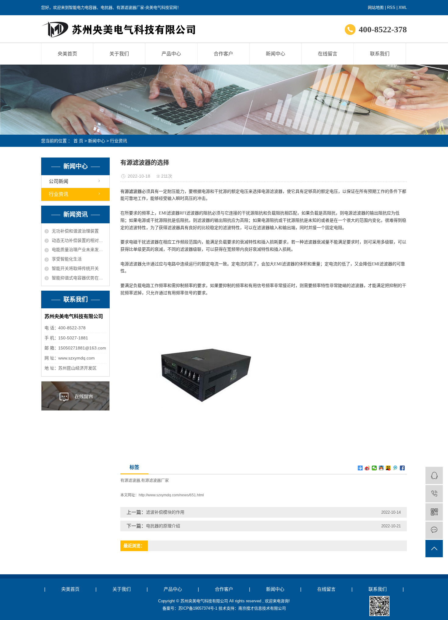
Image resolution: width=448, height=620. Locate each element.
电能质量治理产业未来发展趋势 (79, 249)
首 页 (78, 140)
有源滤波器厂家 (155, 480)
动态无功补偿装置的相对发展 (79, 240)
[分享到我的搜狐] (388, 468)
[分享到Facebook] (402, 468)
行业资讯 (118, 140)
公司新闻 (58, 181)
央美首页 (67, 53)
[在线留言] (434, 530)
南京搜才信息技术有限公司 (262, 608)
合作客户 (223, 53)
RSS (391, 7)
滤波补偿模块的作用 (165, 512)
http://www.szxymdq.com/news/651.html (171, 495)
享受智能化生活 (67, 259)
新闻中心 (275, 53)
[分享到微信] (374, 468)
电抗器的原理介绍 (163, 525)
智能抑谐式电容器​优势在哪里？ (79, 277)
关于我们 (119, 53)
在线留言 (327, 53)
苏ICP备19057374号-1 (197, 608)
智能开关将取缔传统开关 (75, 268)
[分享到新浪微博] (367, 468)
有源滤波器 (130, 480)
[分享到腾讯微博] (395, 468)
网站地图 (376, 7)
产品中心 (171, 53)
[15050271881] (434, 493)
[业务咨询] (434, 475)
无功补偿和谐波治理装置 (75, 231)
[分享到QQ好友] (381, 468)
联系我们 (379, 53)
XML (403, 7)
